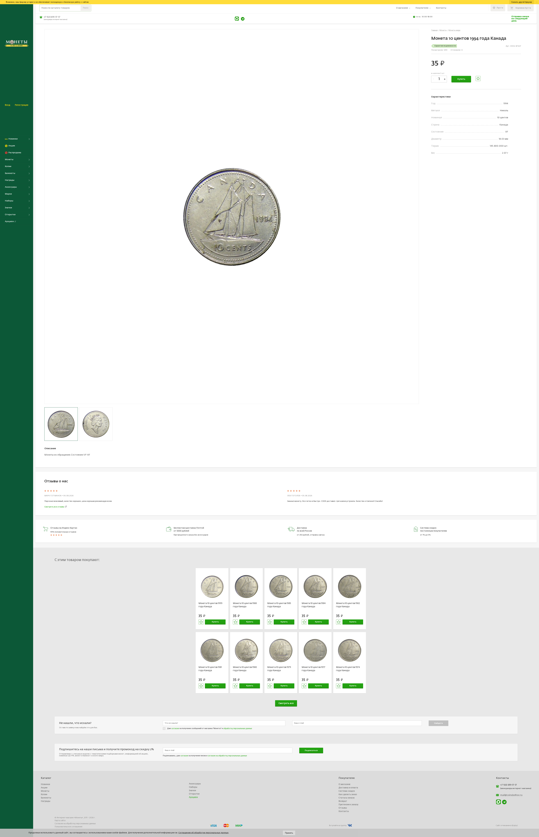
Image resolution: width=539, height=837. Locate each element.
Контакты (441, 8)
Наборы (193, 787)
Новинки (45, 784)
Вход (7, 105)
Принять (289, 833)
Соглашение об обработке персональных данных (203, 833)
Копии (44, 794)
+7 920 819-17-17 (52, 17)
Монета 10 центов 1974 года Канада (348, 669)
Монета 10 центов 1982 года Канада (348, 605)
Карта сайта (60, 820)
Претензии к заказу (348, 805)
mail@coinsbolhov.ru (511, 795)
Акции (44, 788)
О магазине (402, 8)
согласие (175, 728)
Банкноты (46, 798)
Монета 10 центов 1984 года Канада (314, 605)
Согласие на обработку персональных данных (75, 823)
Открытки (194, 794)
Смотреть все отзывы (54, 507)
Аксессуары (195, 784)
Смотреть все (286, 703)
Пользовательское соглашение (68, 827)
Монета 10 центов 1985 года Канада (279, 605)
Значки (192, 790)
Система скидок (347, 791)
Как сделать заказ (348, 794)
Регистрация (21, 105)
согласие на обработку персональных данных (227, 756)
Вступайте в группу (338, 825)
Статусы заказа (347, 798)
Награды (45, 801)
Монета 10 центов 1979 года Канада (279, 669)
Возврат (343, 801)
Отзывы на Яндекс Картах (63, 528)
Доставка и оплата (348, 788)
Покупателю (421, 8)
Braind (515, 825)
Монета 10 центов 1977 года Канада (313, 669)
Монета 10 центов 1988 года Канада (245, 605)
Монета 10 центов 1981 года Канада (210, 669)
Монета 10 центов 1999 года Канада (210, 605)
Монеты (45, 791)
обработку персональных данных (237, 728)
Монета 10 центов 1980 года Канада (245, 669)
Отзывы (343, 808)
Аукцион (193, 797)
